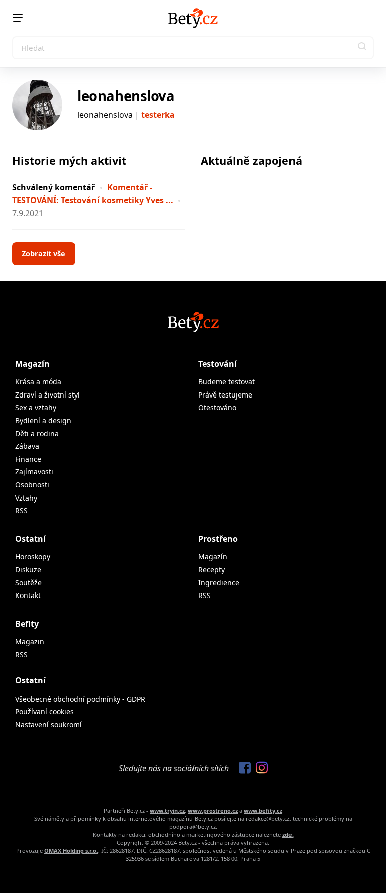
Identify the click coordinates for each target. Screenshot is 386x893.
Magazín (32, 363)
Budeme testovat (226, 381)
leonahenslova (126, 95)
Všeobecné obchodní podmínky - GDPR (80, 699)
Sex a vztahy (35, 407)
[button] (362, 47)
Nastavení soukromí (48, 724)
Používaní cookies (44, 711)
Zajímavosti (34, 471)
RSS (21, 510)
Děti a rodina (37, 433)
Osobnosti (32, 484)
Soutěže (28, 582)
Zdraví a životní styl (47, 395)
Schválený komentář (53, 187)
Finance (28, 459)
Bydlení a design (43, 420)
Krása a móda (38, 381)
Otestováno (217, 407)
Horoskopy (32, 556)
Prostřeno (218, 538)
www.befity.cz (263, 810)
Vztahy (26, 498)
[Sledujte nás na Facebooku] (242, 768)
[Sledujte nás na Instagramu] (259, 768)
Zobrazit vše (43, 253)
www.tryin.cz (167, 810)
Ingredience (218, 582)
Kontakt (28, 595)
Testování (217, 363)
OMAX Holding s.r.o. (71, 850)
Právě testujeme (225, 395)
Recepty (211, 569)
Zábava (27, 446)
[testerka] (37, 105)
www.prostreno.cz (213, 810)
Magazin (29, 641)
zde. (288, 834)
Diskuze (28, 569)
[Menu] (17, 17)
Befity (27, 623)
